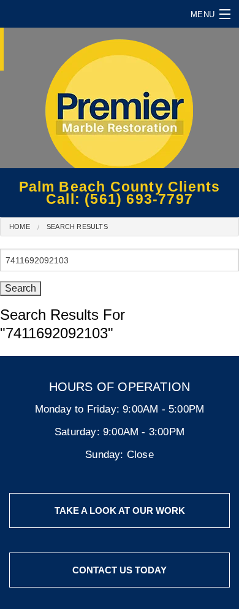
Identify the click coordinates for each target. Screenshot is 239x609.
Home (19, 226)
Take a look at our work (120, 510)
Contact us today (119, 570)
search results (77, 226)
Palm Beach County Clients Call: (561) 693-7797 (120, 193)
